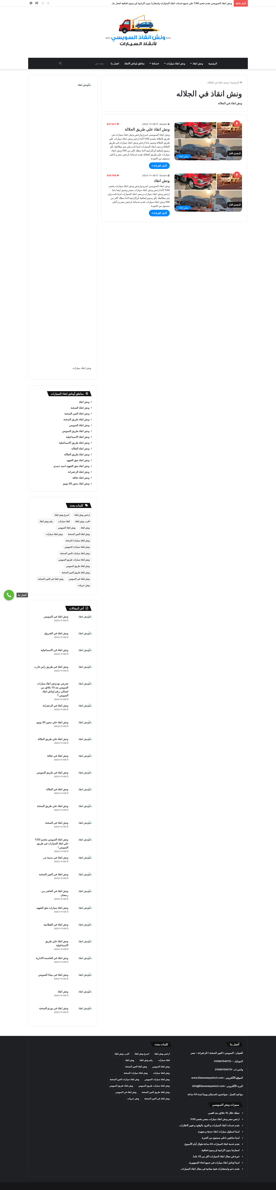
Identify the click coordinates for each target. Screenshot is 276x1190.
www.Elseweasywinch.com (207, 1077)
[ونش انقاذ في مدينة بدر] (81, 863)
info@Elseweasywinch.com (208, 1085)
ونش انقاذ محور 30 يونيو (76, 483)
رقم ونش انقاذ (46, 521)
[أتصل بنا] (9, 595)
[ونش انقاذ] (81, 997)
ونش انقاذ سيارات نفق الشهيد (52, 907)
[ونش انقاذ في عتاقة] (81, 761)
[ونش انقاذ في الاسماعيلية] (81, 655)
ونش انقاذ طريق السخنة (76, 419)
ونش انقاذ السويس (79, 425)
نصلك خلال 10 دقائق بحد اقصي (224, 1112)
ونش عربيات (84, 585)
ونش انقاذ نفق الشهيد (78, 460)
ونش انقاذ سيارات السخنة (78, 540)
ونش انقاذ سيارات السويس (77, 546)
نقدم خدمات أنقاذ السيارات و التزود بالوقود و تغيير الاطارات (210, 1125)
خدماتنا (155, 63)
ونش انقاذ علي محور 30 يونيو (52, 722)
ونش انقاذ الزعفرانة (79, 471)
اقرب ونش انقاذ (82, 521)
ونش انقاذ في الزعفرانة (55, 705)
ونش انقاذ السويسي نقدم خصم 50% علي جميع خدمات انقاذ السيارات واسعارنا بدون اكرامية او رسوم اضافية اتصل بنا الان (170, 3)
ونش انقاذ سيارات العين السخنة (75, 553)
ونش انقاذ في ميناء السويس (53, 974)
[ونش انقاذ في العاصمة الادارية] (81, 963)
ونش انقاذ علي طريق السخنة (52, 806)
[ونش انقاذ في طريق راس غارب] (81, 672)
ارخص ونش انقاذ (82, 514)
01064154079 (222, 1061)
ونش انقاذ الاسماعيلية (78, 436)
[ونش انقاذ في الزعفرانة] (81, 711)
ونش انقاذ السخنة (80, 407)
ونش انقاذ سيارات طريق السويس (74, 559)
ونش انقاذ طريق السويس (76, 431)
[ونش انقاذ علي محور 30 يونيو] (81, 727)
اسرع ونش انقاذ (61, 514)
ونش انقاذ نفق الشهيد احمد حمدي (72, 466)
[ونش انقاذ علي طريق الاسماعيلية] (81, 946)
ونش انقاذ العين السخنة (77, 413)
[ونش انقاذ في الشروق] (81, 638)
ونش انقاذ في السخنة (56, 822)
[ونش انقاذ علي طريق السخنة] (81, 811)
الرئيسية (212, 63)
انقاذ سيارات (64, 521)
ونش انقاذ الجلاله (80, 448)
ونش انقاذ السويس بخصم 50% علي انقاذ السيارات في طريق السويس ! (51, 843)
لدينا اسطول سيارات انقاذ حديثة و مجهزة (219, 1131)
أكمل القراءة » (159, 165)
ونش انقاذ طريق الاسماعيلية (74, 442)
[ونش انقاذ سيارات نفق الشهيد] (81, 913)
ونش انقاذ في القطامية (56, 924)
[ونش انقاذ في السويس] (81, 622)
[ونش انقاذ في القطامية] (81, 930)
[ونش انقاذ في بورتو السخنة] (81, 1013)
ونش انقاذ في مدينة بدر (55, 857)
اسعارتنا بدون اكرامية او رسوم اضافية (221, 1150)
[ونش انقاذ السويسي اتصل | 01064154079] (138, 30)
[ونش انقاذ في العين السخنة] (81, 879)
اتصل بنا (115, 63)
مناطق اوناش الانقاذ (134, 63)
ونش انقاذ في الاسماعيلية (54, 650)
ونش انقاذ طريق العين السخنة (76, 572)
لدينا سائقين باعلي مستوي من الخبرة (221, 1137)
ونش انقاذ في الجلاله (57, 789)
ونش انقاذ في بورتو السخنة (53, 1008)
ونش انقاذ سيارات (176, 63)
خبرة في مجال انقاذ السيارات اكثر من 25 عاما (216, 1156)
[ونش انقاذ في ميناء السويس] (81, 980)
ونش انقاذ (198, 63)
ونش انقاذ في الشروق (56, 633)
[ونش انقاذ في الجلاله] (81, 794)
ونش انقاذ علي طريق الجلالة (147, 129)
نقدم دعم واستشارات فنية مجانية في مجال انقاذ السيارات (210, 1168)
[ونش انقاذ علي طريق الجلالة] (81, 744)
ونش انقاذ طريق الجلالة (77, 454)
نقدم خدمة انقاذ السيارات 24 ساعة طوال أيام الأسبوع (212, 1143)
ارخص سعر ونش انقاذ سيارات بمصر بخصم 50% (215, 1119)
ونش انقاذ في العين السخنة (50, 578)
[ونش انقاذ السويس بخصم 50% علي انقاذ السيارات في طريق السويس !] (81, 845)
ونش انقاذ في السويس (79, 578)
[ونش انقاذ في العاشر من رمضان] (81, 896)
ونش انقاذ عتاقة (81, 477)
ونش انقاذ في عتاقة (57, 755)
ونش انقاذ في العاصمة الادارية (52, 958)
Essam (163, 124)
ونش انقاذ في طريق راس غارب (51, 666)
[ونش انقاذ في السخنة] (81, 828)
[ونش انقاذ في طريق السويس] (81, 778)
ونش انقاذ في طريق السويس (52, 772)
